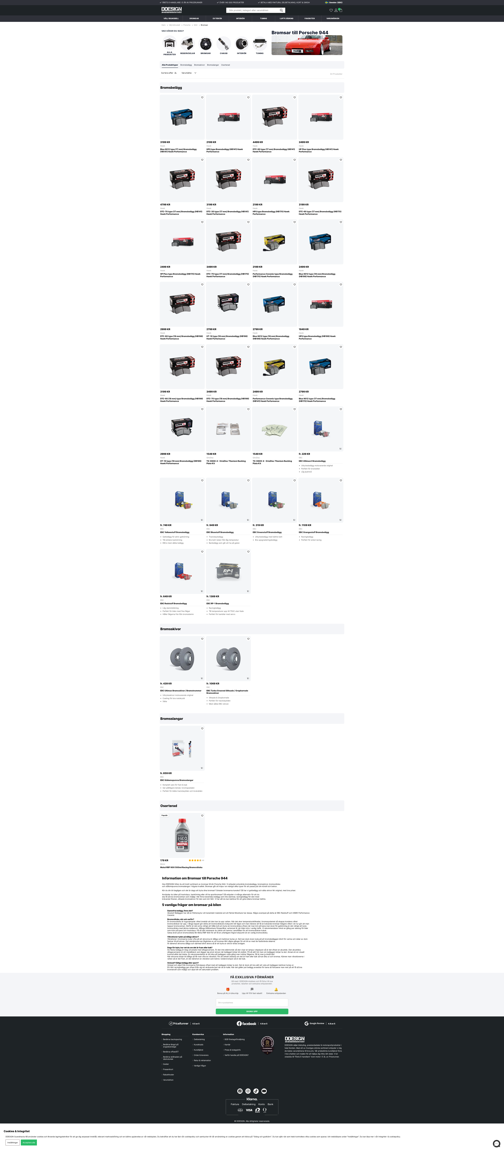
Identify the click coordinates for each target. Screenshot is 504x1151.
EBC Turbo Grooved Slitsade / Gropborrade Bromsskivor (227, 692)
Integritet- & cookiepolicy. (389, 1136)
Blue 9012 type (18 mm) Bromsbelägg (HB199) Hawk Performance (271, 337)
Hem (164, 25)
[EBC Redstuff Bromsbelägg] (182, 571)
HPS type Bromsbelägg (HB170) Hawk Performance (271, 212)
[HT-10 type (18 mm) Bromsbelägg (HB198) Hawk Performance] (228, 304)
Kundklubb (198, 1044)
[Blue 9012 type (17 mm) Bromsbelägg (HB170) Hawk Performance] (320, 366)
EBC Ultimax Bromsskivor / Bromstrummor (180, 691)
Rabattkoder (168, 1074)
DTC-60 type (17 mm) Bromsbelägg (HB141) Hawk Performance (274, 150)
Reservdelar (187, 53)
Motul (162, 864)
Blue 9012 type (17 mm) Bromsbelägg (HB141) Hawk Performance (178, 150)
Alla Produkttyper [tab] (170, 65)
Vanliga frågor (200, 1065)
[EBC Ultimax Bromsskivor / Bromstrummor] (182, 658)
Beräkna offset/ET (171, 1052)
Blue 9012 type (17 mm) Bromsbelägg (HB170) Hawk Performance (317, 399)
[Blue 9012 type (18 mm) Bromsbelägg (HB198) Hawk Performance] (320, 241)
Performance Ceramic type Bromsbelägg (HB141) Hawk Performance (273, 399)
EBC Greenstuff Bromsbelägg (267, 532)
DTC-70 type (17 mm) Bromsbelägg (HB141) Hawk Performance (181, 212)
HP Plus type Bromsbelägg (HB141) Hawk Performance (319, 150)
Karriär (227, 1044)
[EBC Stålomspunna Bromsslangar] (182, 748)
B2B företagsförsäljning (235, 1039)
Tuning (260, 53)
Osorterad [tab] (225, 65)
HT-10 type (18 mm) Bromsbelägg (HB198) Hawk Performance (227, 337)
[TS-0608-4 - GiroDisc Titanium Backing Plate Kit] (228, 428)
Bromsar (204, 25)
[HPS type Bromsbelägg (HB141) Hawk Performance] (228, 117)
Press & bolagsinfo (233, 1050)
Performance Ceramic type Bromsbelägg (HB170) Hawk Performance (273, 275)
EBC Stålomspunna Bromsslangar (176, 780)
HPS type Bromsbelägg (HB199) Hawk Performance (317, 337)
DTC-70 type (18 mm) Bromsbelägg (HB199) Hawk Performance (227, 399)
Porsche (186, 25)
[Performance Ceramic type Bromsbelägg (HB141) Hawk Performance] (274, 366)
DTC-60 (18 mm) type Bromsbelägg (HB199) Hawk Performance (181, 399)
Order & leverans (201, 1055)
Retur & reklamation (202, 1060)
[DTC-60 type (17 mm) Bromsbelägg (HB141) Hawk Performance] (274, 117)
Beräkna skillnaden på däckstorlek (172, 1058)
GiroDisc (210, 457)
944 (195, 25)
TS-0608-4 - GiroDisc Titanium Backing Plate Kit (226, 462)
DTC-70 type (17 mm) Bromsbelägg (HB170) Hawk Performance (227, 275)
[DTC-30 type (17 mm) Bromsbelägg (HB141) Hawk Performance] (228, 179)
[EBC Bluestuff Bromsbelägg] (228, 500)
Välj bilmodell (171, 18)
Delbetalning (199, 1039)
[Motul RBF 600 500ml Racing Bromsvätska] (182, 835)
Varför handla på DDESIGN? (237, 1055)
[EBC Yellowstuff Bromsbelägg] (182, 500)
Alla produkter (170, 53)
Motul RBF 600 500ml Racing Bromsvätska (181, 867)
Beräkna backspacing (172, 1039)
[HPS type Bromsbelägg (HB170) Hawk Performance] (274, 179)
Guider (166, 1064)
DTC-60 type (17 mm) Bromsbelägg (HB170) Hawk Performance (320, 212)
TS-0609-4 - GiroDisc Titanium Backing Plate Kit (272, 462)
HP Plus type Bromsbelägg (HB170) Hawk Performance (180, 275)
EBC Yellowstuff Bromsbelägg (174, 532)
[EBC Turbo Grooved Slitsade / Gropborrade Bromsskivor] (228, 658)
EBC (300, 457)
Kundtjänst (198, 1050)
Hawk (162, 146)
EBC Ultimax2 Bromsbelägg (312, 461)
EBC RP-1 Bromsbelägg (217, 603)
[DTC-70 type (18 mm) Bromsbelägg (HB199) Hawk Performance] (228, 366)
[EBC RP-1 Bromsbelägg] (228, 571)
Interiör (241, 53)
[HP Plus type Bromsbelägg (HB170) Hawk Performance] (182, 241)
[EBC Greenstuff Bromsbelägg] (274, 500)
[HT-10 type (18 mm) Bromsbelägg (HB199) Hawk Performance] (182, 428)
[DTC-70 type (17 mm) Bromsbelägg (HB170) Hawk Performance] (228, 241)
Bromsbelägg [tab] (186, 65)
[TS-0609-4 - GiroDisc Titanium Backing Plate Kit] (274, 428)
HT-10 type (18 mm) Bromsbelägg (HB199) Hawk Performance (180, 462)
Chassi (224, 53)
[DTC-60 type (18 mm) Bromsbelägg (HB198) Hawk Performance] (182, 304)
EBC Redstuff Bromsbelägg (173, 603)
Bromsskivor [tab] (199, 65)
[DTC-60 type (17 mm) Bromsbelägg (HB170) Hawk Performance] (320, 179)
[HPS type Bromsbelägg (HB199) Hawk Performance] (320, 304)
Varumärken (333, 18)
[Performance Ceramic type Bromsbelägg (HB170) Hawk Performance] (274, 241)
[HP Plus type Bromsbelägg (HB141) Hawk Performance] (320, 117)
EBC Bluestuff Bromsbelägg (220, 532)
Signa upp (252, 1011)
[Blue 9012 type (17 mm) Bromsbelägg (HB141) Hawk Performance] (182, 117)
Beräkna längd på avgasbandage (170, 1045)
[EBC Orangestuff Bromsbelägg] (320, 500)
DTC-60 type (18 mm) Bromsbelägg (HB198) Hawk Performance (181, 337)
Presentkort (168, 1069)
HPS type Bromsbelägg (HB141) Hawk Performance (224, 150)
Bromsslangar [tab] (213, 65)
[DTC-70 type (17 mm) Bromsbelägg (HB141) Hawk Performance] (182, 179)
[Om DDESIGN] (267, 1045)
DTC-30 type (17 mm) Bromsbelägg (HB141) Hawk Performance (227, 212)
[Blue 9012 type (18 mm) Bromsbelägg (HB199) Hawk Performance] (274, 304)
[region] (252, 350)
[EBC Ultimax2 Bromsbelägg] (320, 428)
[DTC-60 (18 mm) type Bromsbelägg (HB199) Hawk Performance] (182, 366)
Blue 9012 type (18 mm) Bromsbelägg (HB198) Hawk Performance (317, 275)
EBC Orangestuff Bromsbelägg (314, 532)
